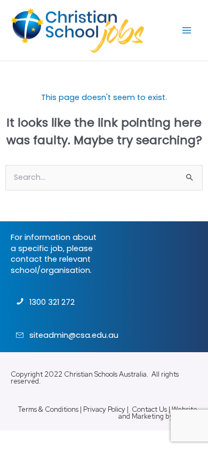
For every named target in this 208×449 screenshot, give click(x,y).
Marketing (148, 416)
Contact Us (149, 409)
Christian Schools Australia (105, 374)
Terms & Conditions (48, 409)
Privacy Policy (104, 409)
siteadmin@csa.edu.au (73, 335)
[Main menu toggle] (186, 30)
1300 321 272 (52, 302)
